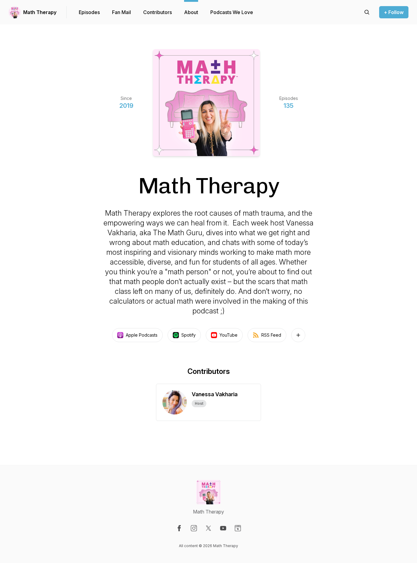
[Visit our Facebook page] (179, 528)
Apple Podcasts (142, 335)
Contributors (157, 12)
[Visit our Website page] (238, 528)
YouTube (228, 335)
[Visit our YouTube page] (223, 528)
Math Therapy (39, 12)
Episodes (89, 12)
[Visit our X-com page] (208, 528)
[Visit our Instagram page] (194, 528)
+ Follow (394, 12)
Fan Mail (121, 12)
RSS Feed (271, 335)
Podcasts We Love (231, 12)
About (191, 12)
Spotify (188, 335)
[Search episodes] (366, 12)
